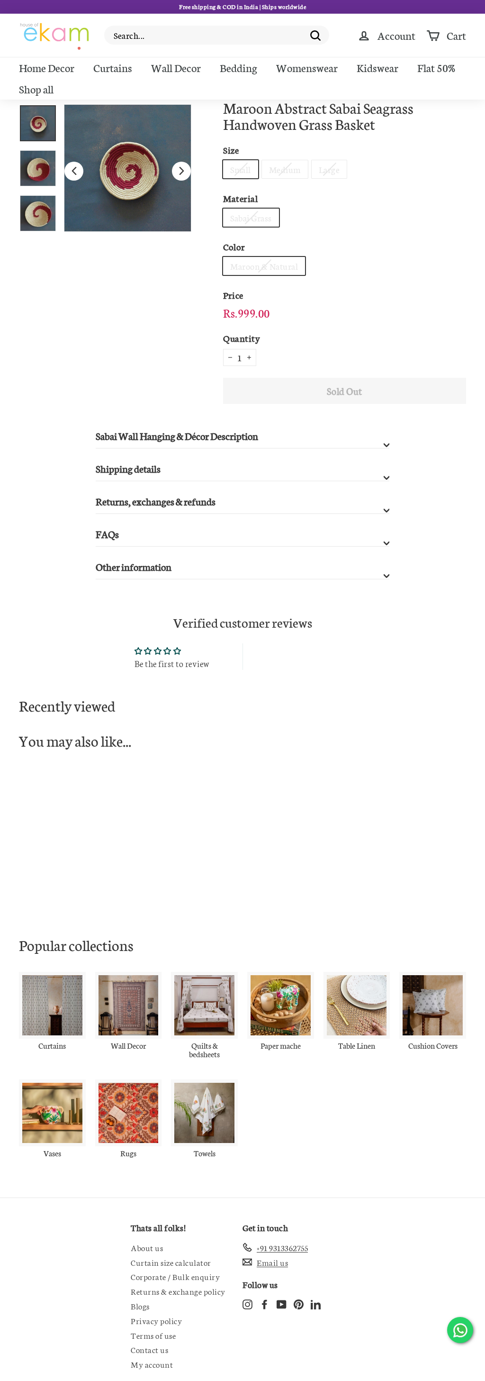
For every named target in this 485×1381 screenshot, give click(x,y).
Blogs (140, 1305)
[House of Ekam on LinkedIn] (316, 1303)
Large (329, 169)
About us (147, 1247)
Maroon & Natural (264, 266)
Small (240, 169)
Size (231, 149)
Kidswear (377, 67)
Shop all (36, 88)
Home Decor (46, 67)
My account (152, 1364)
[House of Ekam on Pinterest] (299, 1303)
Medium (285, 169)
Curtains (112, 67)
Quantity (241, 338)
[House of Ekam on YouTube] (282, 1303)
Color (234, 246)
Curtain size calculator (171, 1262)
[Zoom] (127, 168)
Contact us (149, 1349)
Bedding (238, 67)
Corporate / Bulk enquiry (175, 1276)
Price (233, 295)
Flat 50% (436, 67)
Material (240, 198)
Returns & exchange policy (178, 1291)
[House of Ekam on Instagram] (247, 1303)
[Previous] (73, 171)
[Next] (181, 171)
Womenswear (307, 67)
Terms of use (153, 1335)
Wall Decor (176, 67)
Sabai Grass (251, 217)
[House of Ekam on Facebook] (264, 1303)
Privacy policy (156, 1320)
